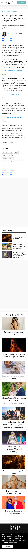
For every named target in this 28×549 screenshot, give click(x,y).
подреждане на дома (8, 165)
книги (13, 155)
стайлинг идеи (6, 155)
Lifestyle (9, 11)
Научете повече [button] (12, 542)
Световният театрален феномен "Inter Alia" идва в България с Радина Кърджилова (19, 254)
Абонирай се (21, 2)
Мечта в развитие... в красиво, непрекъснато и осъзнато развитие (19, 246)
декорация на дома (7, 152)
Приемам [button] (7, 546)
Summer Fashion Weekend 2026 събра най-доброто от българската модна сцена (13, 424)
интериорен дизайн (7, 158)
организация (19, 165)
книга (16, 152)
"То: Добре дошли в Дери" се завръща (19, 238)
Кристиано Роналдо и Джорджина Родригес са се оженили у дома (13, 513)
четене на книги (20, 161)
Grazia (3, 11)
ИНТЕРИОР (15, 11)
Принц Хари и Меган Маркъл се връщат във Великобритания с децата (14, 400)
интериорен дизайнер (8, 161)
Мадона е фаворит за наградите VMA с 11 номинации (14, 449)
